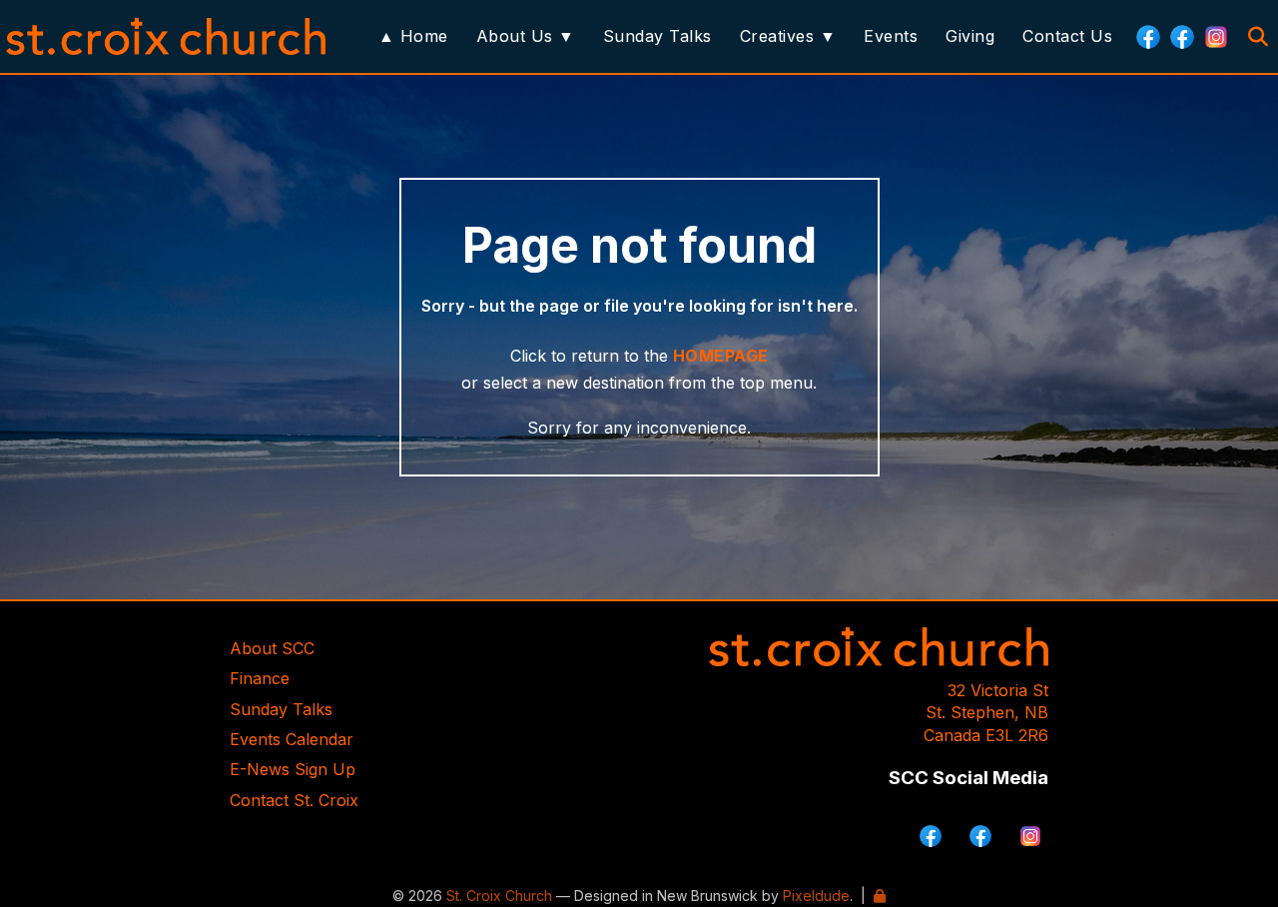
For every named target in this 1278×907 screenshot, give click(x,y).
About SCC (272, 648)
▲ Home (413, 36)
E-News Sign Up (292, 769)
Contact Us (1067, 36)
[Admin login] (880, 895)
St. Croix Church (499, 895)
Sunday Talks (657, 36)
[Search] (1258, 37)
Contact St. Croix (294, 800)
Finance (260, 678)
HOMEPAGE (721, 356)
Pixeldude (816, 895)
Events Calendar (291, 739)
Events (891, 36)
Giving (970, 36)
